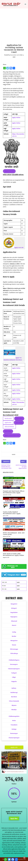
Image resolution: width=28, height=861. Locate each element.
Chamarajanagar (14, 738)
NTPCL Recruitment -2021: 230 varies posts (13, 533)
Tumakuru (14, 725)
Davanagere (14, 664)
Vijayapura (13, 617)
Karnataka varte (14, 55)
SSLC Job (4, 582)
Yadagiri (14, 673)
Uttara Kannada (14, 701)
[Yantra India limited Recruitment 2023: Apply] (14, 503)
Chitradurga (14, 653)
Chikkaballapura (14, 660)
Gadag (14, 632)
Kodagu (14, 729)
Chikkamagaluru (14, 716)
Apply (18, 582)
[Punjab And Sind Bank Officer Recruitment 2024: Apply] (14, 482)
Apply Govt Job (18, 247)
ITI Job (4, 585)
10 (13, 771)
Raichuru (14, 697)
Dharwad (14, 621)
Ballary (14, 688)
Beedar (14, 636)
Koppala (14, 681)
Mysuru (14, 705)
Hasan (14, 645)
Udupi (14, 677)
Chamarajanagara (14, 668)
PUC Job (4, 589)
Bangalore (14, 604)
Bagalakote (14, 612)
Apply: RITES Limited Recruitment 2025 (14, 812)
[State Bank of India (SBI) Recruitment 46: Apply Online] (14, 545)
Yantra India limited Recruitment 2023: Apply (12, 513)
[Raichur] (14, 773)
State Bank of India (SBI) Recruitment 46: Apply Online (13, 554)
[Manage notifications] (24, 857)
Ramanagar (14, 733)
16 (21, 771)
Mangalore (14, 640)
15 (20, 771)
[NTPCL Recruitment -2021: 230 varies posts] (14, 524)
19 (25, 771)
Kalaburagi (14, 692)
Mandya (14, 709)
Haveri (14, 625)
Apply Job (14, 747)
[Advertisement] (14, 23)
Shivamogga (14, 649)
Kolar (14, 720)
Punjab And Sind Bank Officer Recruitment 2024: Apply (13, 492)
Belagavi (14, 608)
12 (16, 771)
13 (17, 771)
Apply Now (14, 818)
